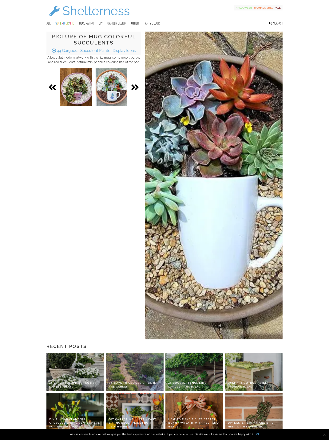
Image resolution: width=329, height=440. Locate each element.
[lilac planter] (76, 87)
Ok (258, 434)
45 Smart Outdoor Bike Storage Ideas (247, 384)
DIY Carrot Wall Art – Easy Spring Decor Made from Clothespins (132, 423)
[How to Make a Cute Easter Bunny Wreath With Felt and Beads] (194, 412)
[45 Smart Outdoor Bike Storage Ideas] (254, 372)
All (48, 23)
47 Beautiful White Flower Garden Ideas (73, 384)
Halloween (244, 7)
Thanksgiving (263, 7)
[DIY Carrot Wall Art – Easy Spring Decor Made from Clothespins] (135, 412)
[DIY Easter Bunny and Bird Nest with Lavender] (254, 412)
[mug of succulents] (111, 87)
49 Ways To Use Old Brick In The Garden (133, 384)
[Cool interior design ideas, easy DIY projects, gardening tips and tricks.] (89, 18)
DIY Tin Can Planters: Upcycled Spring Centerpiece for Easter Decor (74, 423)
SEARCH (278, 23)
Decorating (86, 23)
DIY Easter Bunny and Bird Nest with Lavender (251, 424)
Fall (278, 7)
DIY (101, 23)
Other (135, 23)
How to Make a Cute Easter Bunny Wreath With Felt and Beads (193, 423)
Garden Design (116, 23)
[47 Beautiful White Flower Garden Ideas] (75, 372)
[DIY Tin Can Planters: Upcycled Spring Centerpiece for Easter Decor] (75, 412)
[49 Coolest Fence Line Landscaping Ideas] (194, 372)
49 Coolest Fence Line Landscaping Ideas (187, 384)
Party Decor (152, 23)
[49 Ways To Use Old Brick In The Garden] (135, 372)
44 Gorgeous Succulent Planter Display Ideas (96, 50)
